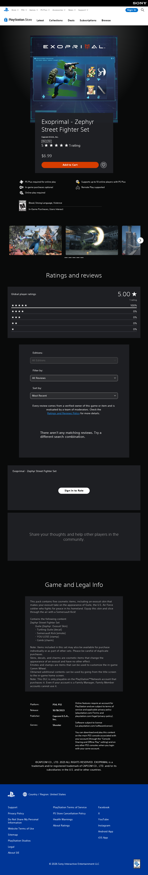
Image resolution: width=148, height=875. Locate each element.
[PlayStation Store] (19, 20)
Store (13, 10)
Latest (40, 20)
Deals (71, 20)
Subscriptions (88, 20)
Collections (56, 20)
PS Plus (43, 10)
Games (32, 10)
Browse (106, 20)
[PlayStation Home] (6, 10)
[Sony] (140, 5)
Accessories (57, 10)
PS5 (23, 10)
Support (82, 10)
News (70, 10)
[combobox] (74, 360)
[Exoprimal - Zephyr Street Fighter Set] (35, 240)
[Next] (140, 240)
